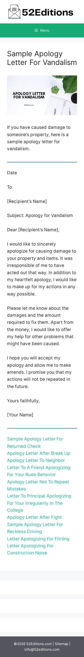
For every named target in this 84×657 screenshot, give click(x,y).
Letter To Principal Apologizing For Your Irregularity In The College (39, 503)
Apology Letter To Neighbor (36, 460)
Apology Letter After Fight (34, 517)
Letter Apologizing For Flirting (38, 538)
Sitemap (61, 644)
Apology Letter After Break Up (38, 453)
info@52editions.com (42, 649)
